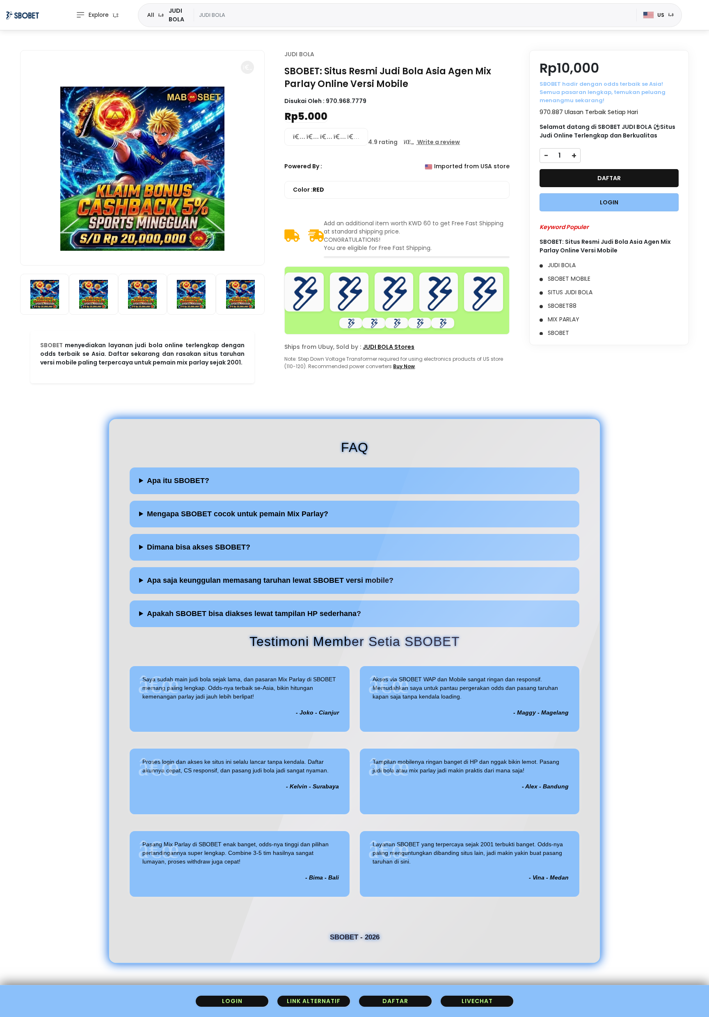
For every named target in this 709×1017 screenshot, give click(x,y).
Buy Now (404, 366)
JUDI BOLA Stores (388, 347)
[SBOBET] (22, 15)
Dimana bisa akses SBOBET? (198, 547)
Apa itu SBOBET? (178, 480)
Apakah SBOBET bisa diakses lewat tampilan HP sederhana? (254, 613)
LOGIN (609, 202)
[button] (247, 67)
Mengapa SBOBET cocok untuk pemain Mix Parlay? (237, 514)
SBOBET (51, 345)
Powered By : (303, 166)
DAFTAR (609, 178)
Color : (308, 190)
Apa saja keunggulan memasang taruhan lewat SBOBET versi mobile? (270, 580)
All (150, 14)
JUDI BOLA (299, 54)
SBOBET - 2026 (355, 937)
